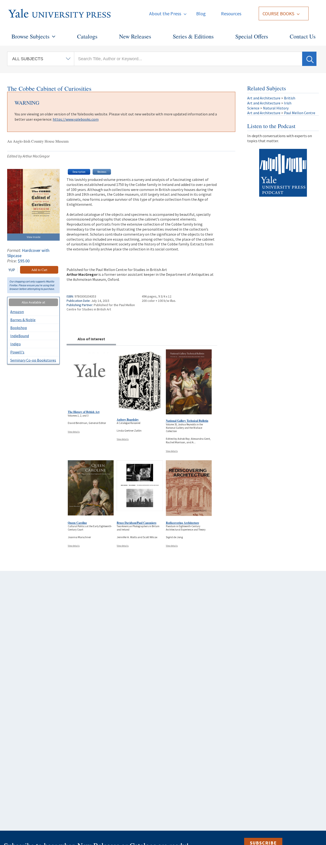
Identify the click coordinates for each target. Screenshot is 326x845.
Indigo (15, 343)
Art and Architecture (263, 98)
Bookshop (18, 327)
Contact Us (302, 36)
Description (79, 171)
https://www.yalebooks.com (76, 119)
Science (253, 108)
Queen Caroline (77, 523)
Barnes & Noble (23, 319)
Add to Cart (39, 269)
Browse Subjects (30, 36)
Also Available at (33, 302)
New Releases (135, 36)
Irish (287, 103)
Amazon (17, 311)
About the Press (165, 13)
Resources (231, 13)
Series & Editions (193, 36)
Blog (201, 13)
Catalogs (87, 36)
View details (74, 431)
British (289, 98)
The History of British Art (84, 412)
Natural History (276, 108)
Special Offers (251, 36)
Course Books (278, 13)
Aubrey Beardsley (128, 419)
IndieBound (19, 335)
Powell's (17, 352)
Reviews (101, 171)
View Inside (33, 237)
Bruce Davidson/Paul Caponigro (136, 523)
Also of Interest (91, 338)
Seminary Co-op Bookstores (33, 360)
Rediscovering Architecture (182, 523)
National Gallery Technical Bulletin (187, 421)
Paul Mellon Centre (299, 112)
